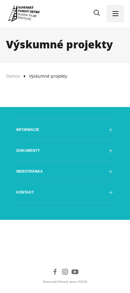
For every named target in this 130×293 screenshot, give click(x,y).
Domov (13, 76)
